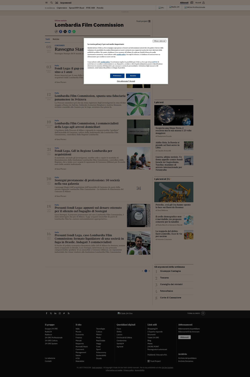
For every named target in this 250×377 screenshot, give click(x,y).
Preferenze (117, 75)
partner (154, 62)
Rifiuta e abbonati (159, 41)
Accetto (133, 75)
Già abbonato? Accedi (126, 81)
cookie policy (121, 54)
